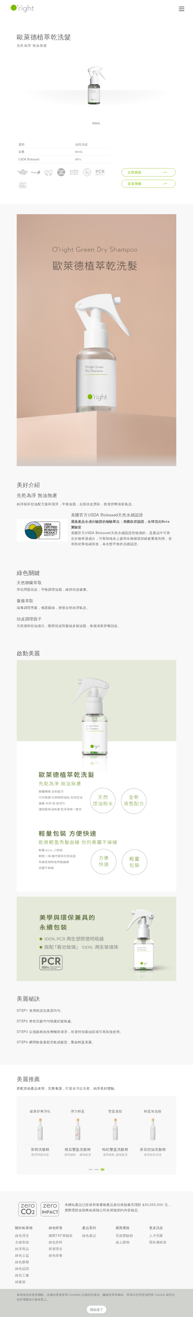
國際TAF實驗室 (61, 1235)
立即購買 (134, 172)
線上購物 (123, 1242)
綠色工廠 (22, 1275)
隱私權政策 (158, 1242)
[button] (91, 1169)
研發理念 (56, 1248)
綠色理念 (22, 1235)
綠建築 (20, 1281)
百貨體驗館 (124, 1235)
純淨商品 (22, 1248)
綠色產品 (89, 1235)
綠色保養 (56, 1255)
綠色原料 (56, 1242)
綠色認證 (22, 1268)
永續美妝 (22, 1242)
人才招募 (156, 1235)
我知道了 (96, 1309)
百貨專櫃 (134, 183)
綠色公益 (22, 1255)
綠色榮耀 (22, 1261)
